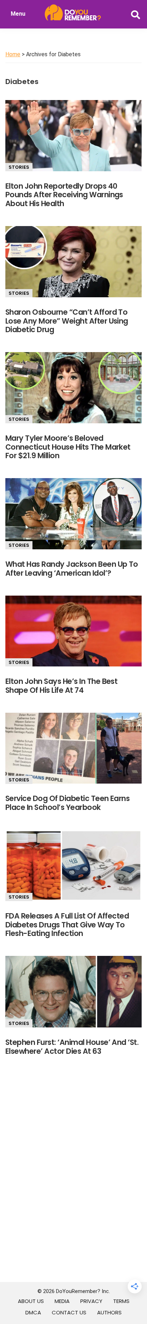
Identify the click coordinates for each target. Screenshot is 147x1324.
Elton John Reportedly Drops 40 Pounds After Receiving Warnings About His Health (64, 195)
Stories (19, 167)
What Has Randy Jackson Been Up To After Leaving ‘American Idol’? (71, 568)
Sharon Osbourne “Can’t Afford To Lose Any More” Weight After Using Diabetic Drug (66, 321)
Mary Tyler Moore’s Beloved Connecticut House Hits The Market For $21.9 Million (68, 447)
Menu (18, 13)
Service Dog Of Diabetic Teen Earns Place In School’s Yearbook (67, 802)
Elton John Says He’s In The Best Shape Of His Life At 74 (61, 685)
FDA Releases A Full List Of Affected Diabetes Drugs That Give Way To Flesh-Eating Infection (67, 925)
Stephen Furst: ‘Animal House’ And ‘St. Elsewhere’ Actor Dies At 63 (71, 1046)
